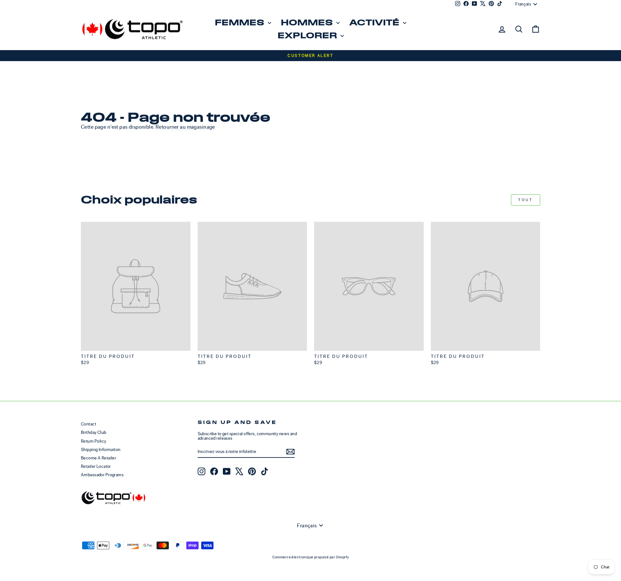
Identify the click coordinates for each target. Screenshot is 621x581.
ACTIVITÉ (375, 23)
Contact (88, 424)
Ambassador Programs (102, 474)
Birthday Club (93, 432)
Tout (525, 200)
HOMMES (308, 23)
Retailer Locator (96, 466)
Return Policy (93, 441)
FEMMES (240, 23)
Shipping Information (101, 449)
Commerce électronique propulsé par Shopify (310, 557)
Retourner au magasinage (185, 127)
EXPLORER (308, 36)
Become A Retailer (98, 458)
